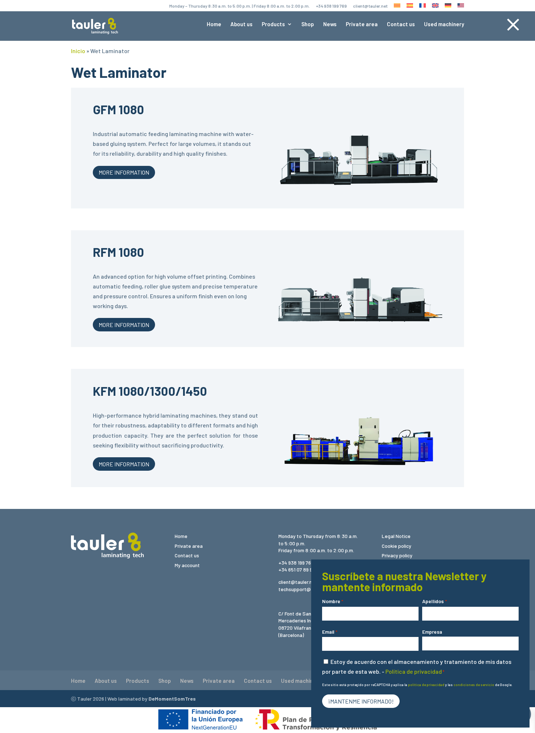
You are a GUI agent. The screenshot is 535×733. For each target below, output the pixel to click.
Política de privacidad (413, 671)
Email (329, 632)
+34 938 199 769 (331, 6)
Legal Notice (396, 536)
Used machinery (444, 24)
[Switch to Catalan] (397, 7)
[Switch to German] (448, 7)
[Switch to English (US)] (460, 7)
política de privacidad (426, 684)
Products (273, 24)
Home (214, 24)
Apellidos (434, 601)
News (330, 24)
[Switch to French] (422, 7)
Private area (362, 24)
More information (124, 172)
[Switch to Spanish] (410, 7)
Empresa (432, 632)
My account (187, 565)
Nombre (332, 601)
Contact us (401, 24)
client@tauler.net (370, 6)
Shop (307, 24)
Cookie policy (396, 546)
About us (241, 24)
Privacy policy (397, 555)
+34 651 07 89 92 (296, 569)
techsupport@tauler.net (305, 589)
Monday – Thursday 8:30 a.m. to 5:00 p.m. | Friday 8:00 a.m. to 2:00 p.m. (239, 6)
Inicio (78, 50)
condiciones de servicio (473, 684)
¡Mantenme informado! (361, 701)
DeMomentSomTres (172, 699)
